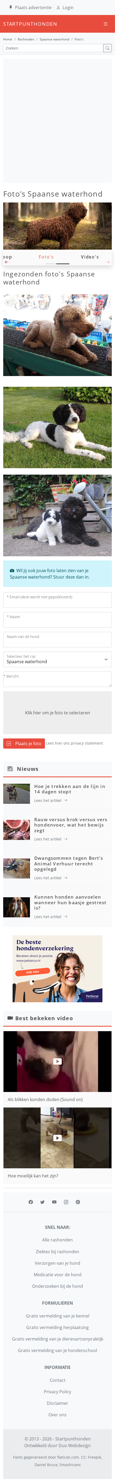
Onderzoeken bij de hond (57, 1286)
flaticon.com (68, 1457)
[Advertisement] (57, 120)
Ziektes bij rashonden (57, 1252)
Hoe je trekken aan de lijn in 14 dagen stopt (69, 789)
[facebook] (31, 1202)
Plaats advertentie (33, 7)
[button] (6, 263)
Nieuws (28, 768)
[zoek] (107, 48)
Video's (90, 257)
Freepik (94, 1457)
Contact (58, 1380)
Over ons (57, 1415)
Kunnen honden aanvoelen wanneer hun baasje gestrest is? (70, 902)
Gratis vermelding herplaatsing (57, 1327)
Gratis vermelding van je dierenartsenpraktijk (57, 1339)
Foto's (46, 257)
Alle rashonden (57, 1240)
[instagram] (66, 1202)
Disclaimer (57, 1403)
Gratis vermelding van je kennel (57, 1316)
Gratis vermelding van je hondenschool (57, 1350)
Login (68, 7)
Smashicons (70, 1464)
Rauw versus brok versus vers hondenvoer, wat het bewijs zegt (71, 825)
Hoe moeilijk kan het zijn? (33, 1176)
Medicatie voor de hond (58, 1275)
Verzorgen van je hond (57, 1263)
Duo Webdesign (75, 1445)
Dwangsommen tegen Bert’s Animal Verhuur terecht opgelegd (68, 863)
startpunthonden (8, 24)
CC (83, 1457)
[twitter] (42, 1202)
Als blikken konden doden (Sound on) (45, 1099)
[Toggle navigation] (105, 24)
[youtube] (54, 1202)
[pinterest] (78, 1202)
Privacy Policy (57, 1392)
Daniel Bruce (45, 1464)
